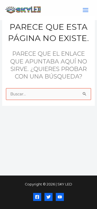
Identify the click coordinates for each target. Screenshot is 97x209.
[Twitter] (48, 197)
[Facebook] (37, 197)
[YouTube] (60, 197)
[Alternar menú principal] (85, 10)
